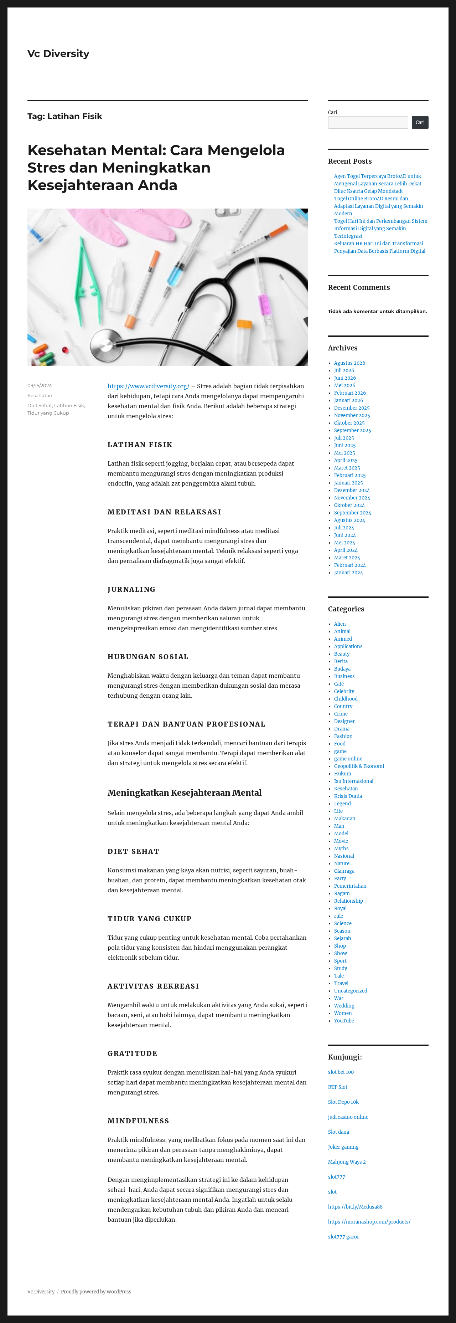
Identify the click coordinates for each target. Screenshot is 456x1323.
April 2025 (346, 460)
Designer (344, 721)
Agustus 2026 (350, 363)
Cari (332, 112)
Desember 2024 (352, 490)
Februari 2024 (350, 565)
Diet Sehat (39, 405)
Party (340, 879)
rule (338, 916)
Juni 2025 (345, 445)
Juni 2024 (345, 535)
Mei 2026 (345, 386)
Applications (348, 646)
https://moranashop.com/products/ (369, 1222)
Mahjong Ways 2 (347, 1162)
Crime (341, 714)
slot (332, 1192)
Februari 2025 (350, 475)
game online (348, 759)
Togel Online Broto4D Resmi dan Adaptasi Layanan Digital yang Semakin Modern (378, 206)
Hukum (342, 774)
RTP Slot (337, 1087)
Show (340, 953)
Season (342, 931)
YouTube (344, 1021)
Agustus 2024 (349, 520)
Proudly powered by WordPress (96, 1292)
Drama (341, 729)
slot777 (336, 1177)
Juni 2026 (345, 378)
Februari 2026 (350, 393)
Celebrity (344, 691)
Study (340, 968)
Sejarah (342, 938)
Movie (341, 841)
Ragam (342, 894)
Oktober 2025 (349, 423)
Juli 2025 (344, 438)
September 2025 (352, 430)
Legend (342, 804)
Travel (341, 983)
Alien (340, 624)
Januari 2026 (348, 401)
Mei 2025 (344, 453)
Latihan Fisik (69, 405)
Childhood (346, 699)
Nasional (344, 856)
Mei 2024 (344, 543)
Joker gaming (343, 1147)
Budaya (342, 669)
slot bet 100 (341, 1072)
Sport (340, 961)
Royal (340, 909)
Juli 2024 (344, 528)
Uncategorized (350, 991)
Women (343, 1013)
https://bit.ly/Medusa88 (355, 1207)
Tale (339, 976)
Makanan (345, 819)
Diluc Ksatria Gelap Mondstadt (368, 191)
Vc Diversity (58, 53)
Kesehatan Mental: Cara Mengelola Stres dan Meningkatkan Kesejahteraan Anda (156, 167)
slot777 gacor (343, 1237)
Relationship (348, 901)
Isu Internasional (353, 781)
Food (340, 744)
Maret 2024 (347, 558)
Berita (341, 661)
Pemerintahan (350, 886)
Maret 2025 (347, 468)
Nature (341, 864)
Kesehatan (39, 395)
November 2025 (352, 415)
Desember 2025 (352, 408)
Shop (340, 946)
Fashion (343, 736)
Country (343, 706)
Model (341, 834)
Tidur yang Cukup (48, 413)
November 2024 (352, 498)
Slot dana (338, 1132)
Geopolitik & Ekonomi (359, 766)
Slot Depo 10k (343, 1102)
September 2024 (352, 513)
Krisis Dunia (348, 796)
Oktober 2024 (349, 505)
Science (343, 924)
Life (338, 811)
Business (344, 676)
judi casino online (348, 1117)
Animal (342, 632)
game (340, 751)
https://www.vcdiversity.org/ (149, 386)
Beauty (341, 654)
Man (339, 826)
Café (339, 684)
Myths (341, 849)
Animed (343, 639)
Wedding (344, 1006)
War (338, 998)
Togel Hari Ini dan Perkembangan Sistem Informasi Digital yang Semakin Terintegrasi (381, 228)
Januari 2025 (348, 483)
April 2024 (346, 550)
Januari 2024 (348, 573)
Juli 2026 (344, 371)
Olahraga (344, 871)
